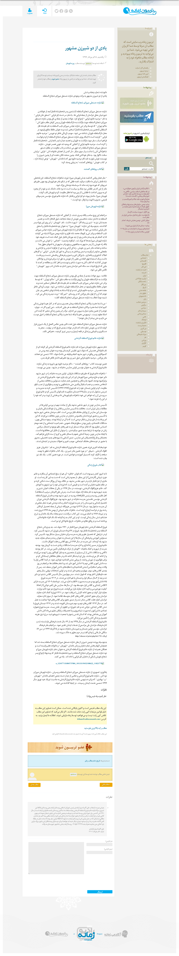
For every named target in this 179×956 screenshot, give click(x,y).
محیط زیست (142, 325)
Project (99, 934)
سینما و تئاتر (142, 311)
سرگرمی (143, 305)
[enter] (44, 11)
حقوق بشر (142, 293)
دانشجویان (142, 296)
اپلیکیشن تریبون (142, 77)
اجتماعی (143, 258)
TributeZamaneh (140, 11)
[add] (29, 11)
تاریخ (98, 761)
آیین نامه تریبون (143, 74)
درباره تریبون (144, 71)
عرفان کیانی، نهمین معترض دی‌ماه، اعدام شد (135, 222)
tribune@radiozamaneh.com (88, 719)
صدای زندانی (141, 314)
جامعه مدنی (142, 290)
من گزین (143, 328)
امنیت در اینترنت (141, 270)
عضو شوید (55, 79)
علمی (144, 317)
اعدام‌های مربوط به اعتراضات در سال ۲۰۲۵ (135, 229)
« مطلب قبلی (106, 785)
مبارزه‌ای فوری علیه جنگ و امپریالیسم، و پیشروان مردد (136, 200)
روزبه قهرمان (70, 64)
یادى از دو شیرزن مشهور (86, 49)
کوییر (144, 346)
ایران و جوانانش (141, 278)
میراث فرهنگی (141, 334)
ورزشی (144, 340)
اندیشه (144, 273)
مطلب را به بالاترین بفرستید (95, 728)
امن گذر (143, 267)
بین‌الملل (143, 284)
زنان (86, 761)
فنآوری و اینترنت (141, 322)
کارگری (144, 343)
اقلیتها (144, 264)
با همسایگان (142, 281)
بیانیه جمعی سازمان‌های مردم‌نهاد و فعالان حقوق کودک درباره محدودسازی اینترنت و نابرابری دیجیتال (135, 207)
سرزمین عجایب (141, 302)
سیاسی (143, 308)
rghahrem (88, 63)
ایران (144, 275)
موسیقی (143, 331)
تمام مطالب (92, 761)
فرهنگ (144, 320)
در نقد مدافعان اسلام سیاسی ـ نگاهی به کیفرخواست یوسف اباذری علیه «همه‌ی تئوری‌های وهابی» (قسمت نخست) (136, 194)
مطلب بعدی (34, 785)
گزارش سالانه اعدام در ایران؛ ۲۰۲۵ (137, 232)
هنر (145, 337)
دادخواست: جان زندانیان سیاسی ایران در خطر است (135, 216)
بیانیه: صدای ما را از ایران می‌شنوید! (137, 226)
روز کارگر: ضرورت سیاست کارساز (138, 212)
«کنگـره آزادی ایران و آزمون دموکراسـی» (136, 189)
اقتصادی (143, 261)
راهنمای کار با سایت (141, 68)
